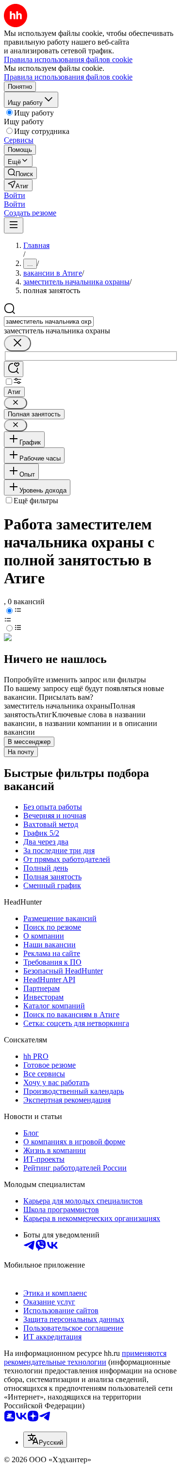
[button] (14, 195)
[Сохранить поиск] (13, 369)
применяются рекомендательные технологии (85, 1357)
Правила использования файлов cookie (68, 77)
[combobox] (49, 321)
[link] (20, 173)
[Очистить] (17, 343)
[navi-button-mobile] (13, 225)
